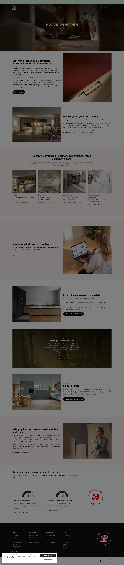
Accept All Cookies (47, 555)
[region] (29, 558)
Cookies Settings (48, 559)
